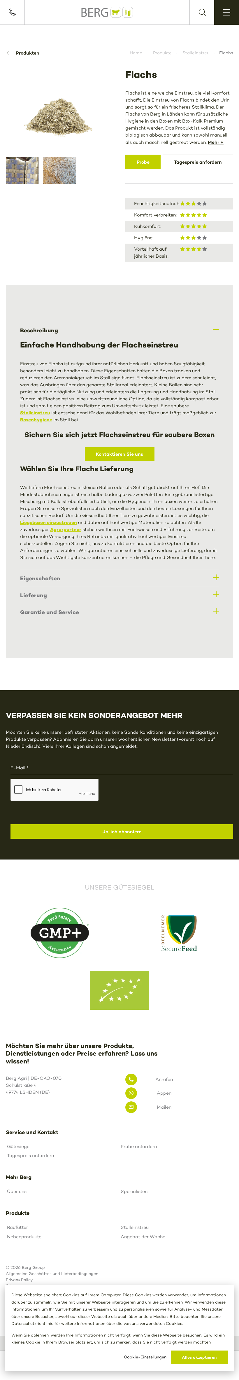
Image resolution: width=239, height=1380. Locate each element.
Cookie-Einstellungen (145, 1357)
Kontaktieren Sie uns (119, 454)
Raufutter (17, 1227)
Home (136, 52)
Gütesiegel (19, 1146)
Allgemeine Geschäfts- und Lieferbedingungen (52, 1273)
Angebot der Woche (143, 1236)
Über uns (17, 1191)
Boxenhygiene (36, 420)
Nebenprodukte (24, 1236)
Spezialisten (134, 1191)
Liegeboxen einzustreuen (48, 522)
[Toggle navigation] (226, 12)
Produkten (27, 53)
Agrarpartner (65, 529)
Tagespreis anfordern (30, 1155)
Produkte (162, 52)
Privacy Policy (19, 1279)
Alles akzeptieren (199, 1357)
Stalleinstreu (196, 52)
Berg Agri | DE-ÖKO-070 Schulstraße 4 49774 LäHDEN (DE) (33, 1085)
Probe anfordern (139, 1146)
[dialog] (119, 1328)
